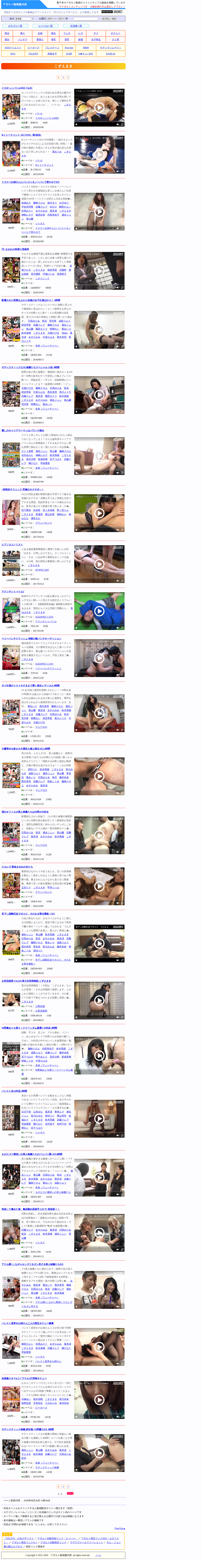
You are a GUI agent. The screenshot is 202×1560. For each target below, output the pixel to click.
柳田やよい (65, 207)
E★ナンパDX (86, 53)
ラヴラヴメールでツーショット (86, 1542)
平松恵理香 (27, 207)
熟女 (7, 33)
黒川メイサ (65, 392)
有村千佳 (61, 1124)
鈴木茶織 (26, 333)
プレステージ (52, 47)
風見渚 (53, 211)
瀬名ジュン (56, 400)
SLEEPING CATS (44, 617)
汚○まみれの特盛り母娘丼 (15, 249)
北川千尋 (26, 1111)
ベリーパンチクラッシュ (48, 668)
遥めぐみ (57, 151)
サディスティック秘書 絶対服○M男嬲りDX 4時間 (28, 1429)
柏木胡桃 (38, 1399)
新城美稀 (42, 459)
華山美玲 (61, 1115)
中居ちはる (49, 337)
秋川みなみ (49, 946)
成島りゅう (65, 321)
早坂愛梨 (45, 463)
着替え (40, 39)
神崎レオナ (27, 215)
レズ (80, 33)
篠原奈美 (40, 215)
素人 (22, 33)
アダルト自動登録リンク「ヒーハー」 (57, 1538)
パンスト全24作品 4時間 (14, 1091)
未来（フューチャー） (47, 345)
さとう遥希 (27, 451)
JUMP (69, 53)
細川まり (52, 203)
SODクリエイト (13, 47)
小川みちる (51, 1403)
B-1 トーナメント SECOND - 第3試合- (22, 135)
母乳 (53, 39)
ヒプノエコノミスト (12, 544)
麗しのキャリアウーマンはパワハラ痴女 (23, 430)
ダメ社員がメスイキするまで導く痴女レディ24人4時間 (31, 685)
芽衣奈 (36, 946)
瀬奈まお (35, 518)
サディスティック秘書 (47, 1467)
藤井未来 (64, 777)
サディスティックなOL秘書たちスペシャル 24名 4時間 (30, 367)
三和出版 (40, 1006)
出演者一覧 (76, 26)
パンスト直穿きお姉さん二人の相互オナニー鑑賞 (28, 1323)
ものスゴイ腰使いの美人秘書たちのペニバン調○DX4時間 (32, 1154)
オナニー (115, 33)
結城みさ (26, 203)
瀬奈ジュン (41, 451)
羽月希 (52, 321)
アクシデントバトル (46, 621)
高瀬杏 (39, 514)
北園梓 (62, 270)
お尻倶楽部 (41, 1011)
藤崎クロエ (39, 203)
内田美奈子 (53, 215)
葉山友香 (50, 514)
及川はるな (37, 1115)
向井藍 (36, 510)
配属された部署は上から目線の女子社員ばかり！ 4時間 (31, 300)
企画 (40, 33)
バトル (38, 113)
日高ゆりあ (34, 321)
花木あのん (27, 455)
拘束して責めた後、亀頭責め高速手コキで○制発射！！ (31, 1209)
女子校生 (96, 39)
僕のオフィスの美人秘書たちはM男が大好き (25, 812)
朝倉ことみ (53, 781)
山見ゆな (38, 1111)
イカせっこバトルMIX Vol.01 (17, 88)
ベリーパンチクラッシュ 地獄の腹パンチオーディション (31, 638)
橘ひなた (33, 463)
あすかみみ (41, 211)
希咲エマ (59, 1111)
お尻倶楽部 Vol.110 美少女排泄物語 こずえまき (26, 981)
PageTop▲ (120, 1528)
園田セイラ (41, 329)
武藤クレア (41, 207)
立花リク (26, 887)
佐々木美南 (49, 510)
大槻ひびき (53, 333)
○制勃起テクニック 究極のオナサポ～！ (23, 489)
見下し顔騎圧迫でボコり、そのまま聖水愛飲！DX (28, 913)
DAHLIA (110, 53)
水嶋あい (26, 1399)
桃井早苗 (52, 270)
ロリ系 (115, 39)
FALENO (33, 53)
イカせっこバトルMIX (47, 118)
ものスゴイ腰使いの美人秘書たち (53, 1192)
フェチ (67, 33)
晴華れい (54, 329)
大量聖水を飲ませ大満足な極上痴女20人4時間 (26, 748)
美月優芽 (35, 274)
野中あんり (41, 1057)
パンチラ (22, 39)
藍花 (44, 321)
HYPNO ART (42, 570)
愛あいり (66, 329)
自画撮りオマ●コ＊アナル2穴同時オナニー (24, 1378)
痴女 (53, 33)
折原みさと (27, 211)
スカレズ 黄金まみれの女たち (17, 867)
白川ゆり (64, 203)
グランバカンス (43, 523)
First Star (69, 47)
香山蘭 (29, 219)
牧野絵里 (26, 1403)
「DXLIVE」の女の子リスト (19, 1538)
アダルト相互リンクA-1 (24, 1542)
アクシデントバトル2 (13, 591)
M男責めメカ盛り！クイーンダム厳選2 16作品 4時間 (29, 1028)
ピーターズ (33, 47)
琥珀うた (32, 769)
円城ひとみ (49, 274)
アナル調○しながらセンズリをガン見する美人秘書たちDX (32, 1264)
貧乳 (67, 39)
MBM (86, 47)
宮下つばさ (56, 459)
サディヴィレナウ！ (110, 47)
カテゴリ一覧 (15, 26)
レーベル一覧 (46, 26)
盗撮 (80, 39)
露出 (7, 39)
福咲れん (61, 514)
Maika (65, 333)
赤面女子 (52, 53)
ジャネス (40, 223)
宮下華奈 (26, 510)
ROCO (53, 207)
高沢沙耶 (31, 459)
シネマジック (42, 278)
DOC (13, 53)
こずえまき (65, 211)
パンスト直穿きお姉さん (48, 1361)
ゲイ (96, 33)
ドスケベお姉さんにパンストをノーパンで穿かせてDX (31, 182)
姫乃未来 (64, 1399)
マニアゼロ (41, 727)
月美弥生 (38, 1403)
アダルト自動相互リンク (53, 1542)
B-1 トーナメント (44, 165)
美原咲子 (61, 274)
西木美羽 (61, 337)
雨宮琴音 (26, 325)
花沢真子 (50, 1124)
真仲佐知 (64, 1403)
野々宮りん (63, 510)
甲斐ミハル (53, 887)
